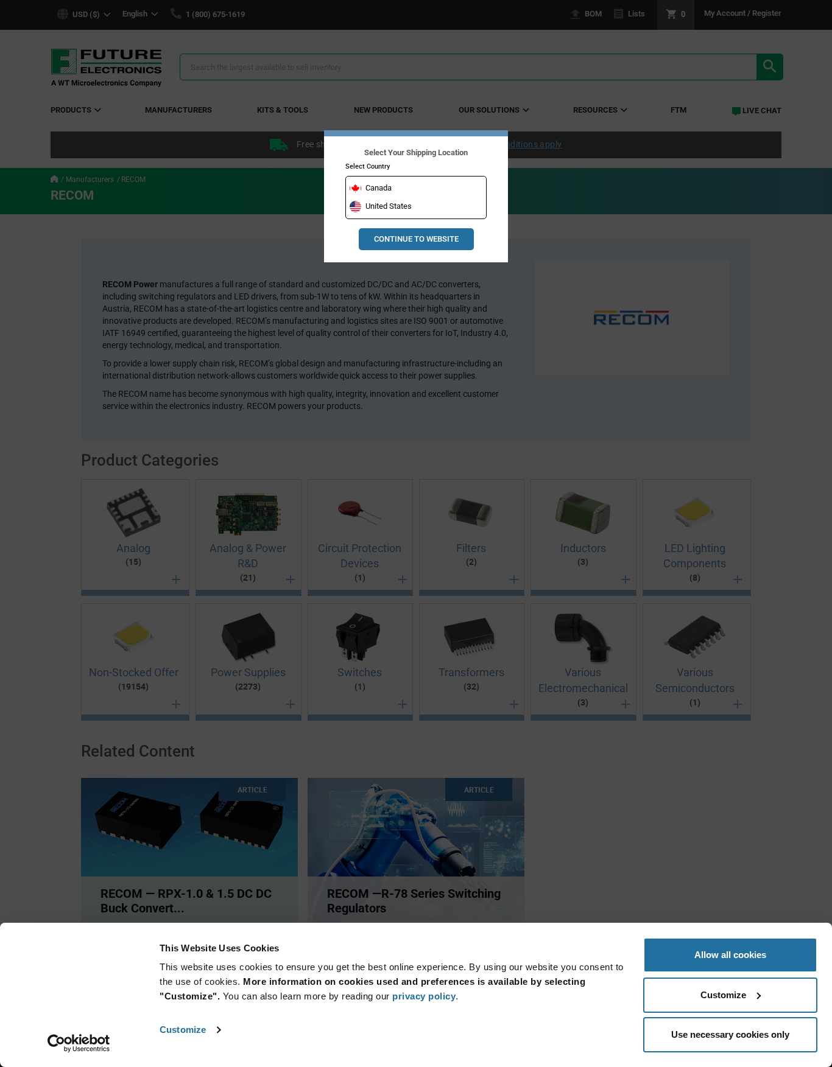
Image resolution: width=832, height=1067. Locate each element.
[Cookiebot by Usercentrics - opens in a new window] (79, 1043)
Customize (183, 1029)
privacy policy (424, 996)
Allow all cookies (730, 955)
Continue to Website (416, 238)
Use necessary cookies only (730, 1034)
